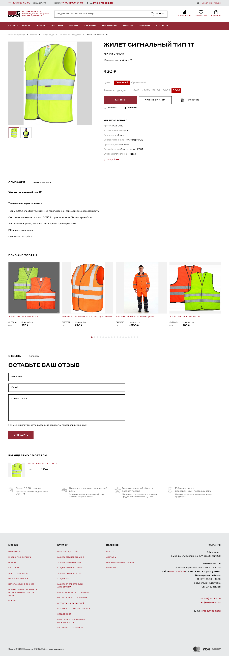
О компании (109, 25)
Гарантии (90, 25)
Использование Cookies (21, 584)
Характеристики (42, 183)
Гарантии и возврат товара (120, 562)
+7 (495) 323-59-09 (19, 3)
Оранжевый (138, 83)
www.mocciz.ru (177, 572)
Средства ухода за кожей (70, 603)
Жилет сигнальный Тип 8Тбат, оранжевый (87, 317)
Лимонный (122, 83)
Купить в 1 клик (155, 100)
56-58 (166, 91)
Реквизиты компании (20, 557)
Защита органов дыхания (70, 557)
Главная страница (16, 35)
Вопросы (34, 356)
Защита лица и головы (69, 562)
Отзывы (128, 25)
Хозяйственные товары (70, 628)
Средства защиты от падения (73, 592)
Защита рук (63, 579)
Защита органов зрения (69, 568)
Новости (144, 25)
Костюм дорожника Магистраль (135, 317)
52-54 (156, 91)
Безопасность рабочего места (73, 609)
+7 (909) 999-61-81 (72, 3)
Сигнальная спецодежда (70, 35)
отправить (21, 435)
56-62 (176, 91)
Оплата (74, 25)
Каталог (33, 35)
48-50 (146, 91)
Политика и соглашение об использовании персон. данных (23, 592)
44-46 (135, 91)
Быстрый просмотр (33, 288)
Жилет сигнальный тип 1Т (43, 464)
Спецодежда (48, 35)
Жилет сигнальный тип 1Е (185, 317)
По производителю (67, 552)
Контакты (162, 25)
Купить (120, 100)
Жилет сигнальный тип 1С (24, 317)
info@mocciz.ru (103, 3)
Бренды (40, 25)
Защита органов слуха (69, 573)
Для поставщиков (18, 573)
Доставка (57, 25)
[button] (92, 337)
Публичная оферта (18, 579)
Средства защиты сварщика (72, 598)
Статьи (12, 601)
